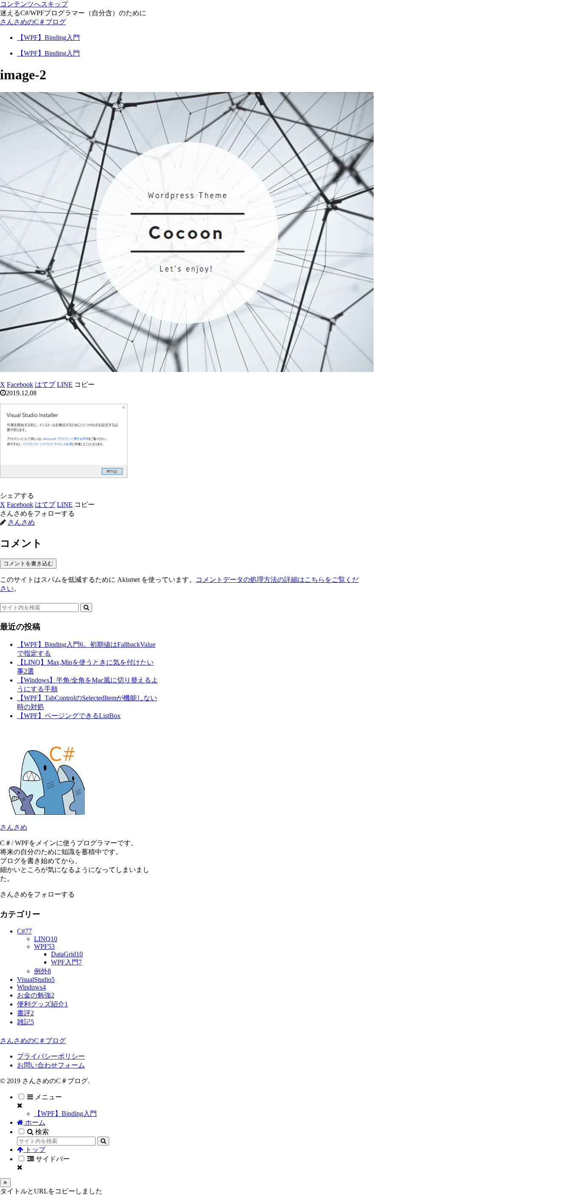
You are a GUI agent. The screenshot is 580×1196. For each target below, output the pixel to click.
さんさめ (13, 827)
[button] (84, 384)
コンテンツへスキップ (34, 4)
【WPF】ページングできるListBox (69, 715)
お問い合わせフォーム (51, 1065)
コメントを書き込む (28, 563)
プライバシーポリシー (51, 1056)
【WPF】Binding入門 (65, 1113)
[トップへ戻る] (5, 1182)
